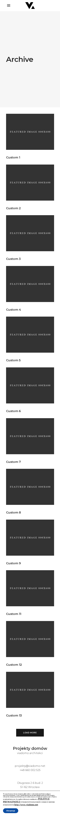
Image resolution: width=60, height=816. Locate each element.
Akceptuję (10, 810)
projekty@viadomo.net (30, 765)
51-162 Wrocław (30, 787)
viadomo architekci (30, 753)
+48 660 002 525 (30, 770)
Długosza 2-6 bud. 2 (30, 782)
